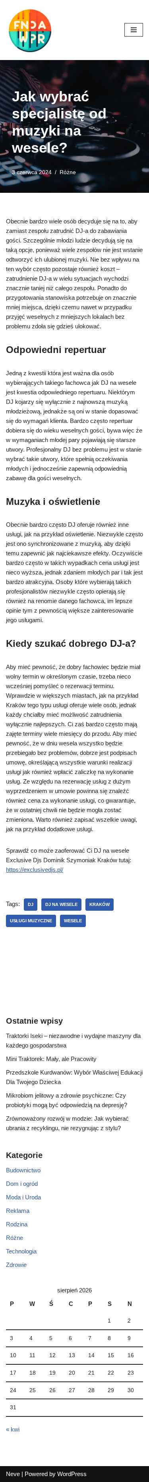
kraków (99, 904)
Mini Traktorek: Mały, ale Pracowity (51, 1058)
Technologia (21, 1251)
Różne (68, 172)
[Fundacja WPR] (30, 30)
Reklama (17, 1210)
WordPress (72, 1473)
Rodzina (16, 1224)
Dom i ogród (22, 1183)
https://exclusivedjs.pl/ (34, 869)
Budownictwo (23, 1170)
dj (30, 904)
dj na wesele (61, 904)
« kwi (12, 1429)
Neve (13, 1473)
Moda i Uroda (23, 1197)
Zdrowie (16, 1264)
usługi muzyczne (31, 920)
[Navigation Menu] (133, 30)
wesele (73, 920)
